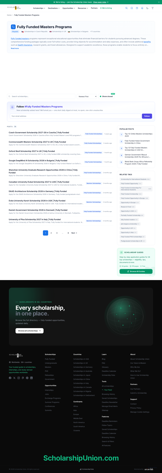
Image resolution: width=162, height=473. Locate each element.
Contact (133, 404)
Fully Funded (50, 359)
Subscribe (152, 467)
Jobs (47, 394)
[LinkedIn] (31, 378)
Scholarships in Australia (82, 371)
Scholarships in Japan (81, 375)
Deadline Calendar (109, 371)
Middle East (77, 418)
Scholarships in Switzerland (84, 395)
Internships (49, 390)
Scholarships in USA (81, 359)
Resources (82, 8)
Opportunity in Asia (128, 232)
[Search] (126, 8)
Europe (76, 414)
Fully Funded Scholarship (131, 194)
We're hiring (107, 8)
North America (79, 422)
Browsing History (108, 394)
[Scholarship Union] (14, 8)
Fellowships (49, 375)
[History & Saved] (142, 8)
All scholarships (108, 386)
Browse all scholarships (28, 331)
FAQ (103, 363)
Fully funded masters (20, 38)
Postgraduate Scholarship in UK (133, 241)
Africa (75, 406)
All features (106, 445)
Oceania (76, 430)
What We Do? (135, 371)
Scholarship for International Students (135, 179)
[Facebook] (10, 378)
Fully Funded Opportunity (131, 183)
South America (79, 426)
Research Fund (127, 207)
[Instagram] (18, 378)
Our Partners (135, 389)
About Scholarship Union (139, 359)
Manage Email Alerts (110, 406)
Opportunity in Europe (130, 202)
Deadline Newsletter (110, 402)
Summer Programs (52, 402)
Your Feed (108, 390)
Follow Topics (107, 425)
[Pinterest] (27, 378)
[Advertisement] (81, 73)
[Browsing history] (137, 8)
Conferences (50, 406)
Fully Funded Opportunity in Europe (134, 198)
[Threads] (23, 378)
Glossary (105, 367)
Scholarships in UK (80, 363)
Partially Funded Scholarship (132, 215)
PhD (46, 371)
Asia (75, 410)
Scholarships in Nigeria (82, 391)
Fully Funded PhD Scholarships (132, 237)
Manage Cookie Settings (139, 412)
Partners (94, 8)
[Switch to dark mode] (147, 8)
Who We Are (135, 367)
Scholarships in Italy (81, 383)
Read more (15, 48)
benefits (147, 42)
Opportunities (67, 8)
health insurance (25, 45)
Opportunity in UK (128, 228)
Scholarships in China (81, 379)
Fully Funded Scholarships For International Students (136, 189)
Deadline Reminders (109, 421)
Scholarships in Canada (82, 387)
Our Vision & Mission (138, 363)
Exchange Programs (53, 398)
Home (9, 15)
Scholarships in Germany (83, 367)
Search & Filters (108, 441)
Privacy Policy (135, 408)
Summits (48, 410)
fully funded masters (129, 219)
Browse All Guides (137, 271)
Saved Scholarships (109, 398)
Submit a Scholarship (138, 393)
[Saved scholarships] (131, 8)
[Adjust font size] (152, 8)
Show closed (108, 95)
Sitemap (105, 410)
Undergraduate (51, 363)
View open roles (99, 2)
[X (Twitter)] (14, 378)
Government (49, 379)
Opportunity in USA (128, 211)
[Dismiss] (159, 2)
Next (73, 233)
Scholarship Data (108, 375)
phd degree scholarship (130, 224)
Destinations (53, 8)
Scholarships (38, 8)
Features (105, 417)
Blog (103, 359)
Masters (48, 367)
